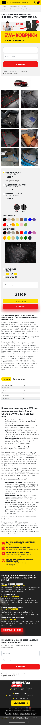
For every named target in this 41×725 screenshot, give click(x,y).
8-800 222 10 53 (21, 693)
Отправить (20, 64)
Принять (30, 722)
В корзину (20, 307)
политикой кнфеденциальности (13, 675)
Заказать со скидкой (12, 630)
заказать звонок (20, 703)
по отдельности (13, 181)
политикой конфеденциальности (15, 72)
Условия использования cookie (17, 722)
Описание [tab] (6, 379)
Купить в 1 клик (21, 301)
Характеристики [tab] (19, 379)
